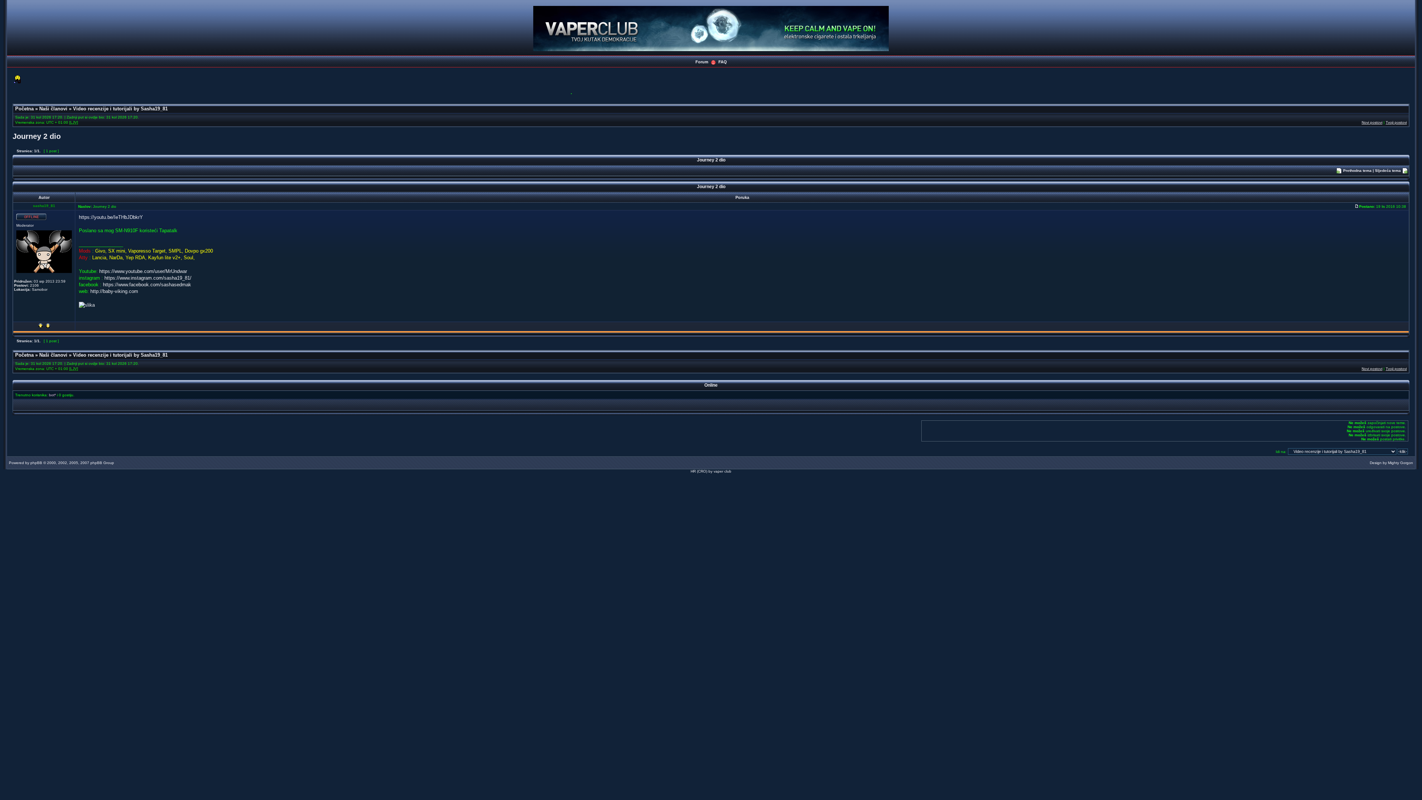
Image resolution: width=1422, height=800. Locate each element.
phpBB (36, 463)
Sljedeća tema (1388, 171)
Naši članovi (53, 108)
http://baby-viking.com (114, 291)
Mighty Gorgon (1400, 463)
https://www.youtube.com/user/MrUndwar (143, 271)
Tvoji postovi (1396, 122)
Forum (701, 62)
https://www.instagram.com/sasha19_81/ (147, 278)
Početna (24, 108)
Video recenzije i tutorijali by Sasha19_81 (120, 108)
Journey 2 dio (37, 136)
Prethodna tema (1357, 171)
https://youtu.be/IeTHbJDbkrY (111, 217)
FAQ (722, 62)
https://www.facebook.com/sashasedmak (147, 284)
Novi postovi (1372, 122)
